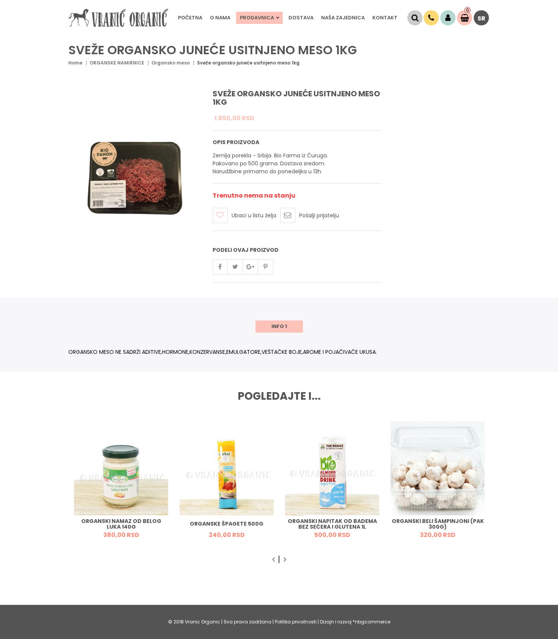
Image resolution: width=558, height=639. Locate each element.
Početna (190, 17)
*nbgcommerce (371, 622)
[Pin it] (265, 267)
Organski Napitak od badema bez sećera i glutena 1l (332, 524)
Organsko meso (170, 63)
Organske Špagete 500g (226, 524)
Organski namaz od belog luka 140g (121, 524)
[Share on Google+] (250, 267)
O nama (220, 17)
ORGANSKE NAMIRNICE (117, 63)
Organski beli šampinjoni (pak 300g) (438, 524)
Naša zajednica (343, 17)
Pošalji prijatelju (319, 215)
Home (75, 63)
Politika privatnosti (296, 622)
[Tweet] (235, 267)
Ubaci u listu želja (254, 215)
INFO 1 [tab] (279, 326)
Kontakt (384, 17)
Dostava (301, 17)
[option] (121, 482)
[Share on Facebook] (220, 267)
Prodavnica (257, 17)
